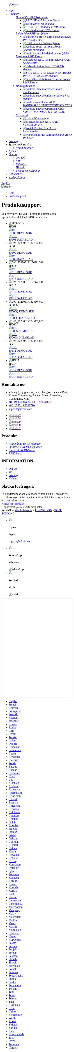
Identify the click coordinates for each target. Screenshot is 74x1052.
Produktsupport (17, 196)
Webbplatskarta (23, 510)
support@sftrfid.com (20, 409)
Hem (11, 192)
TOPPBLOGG (43, 510)
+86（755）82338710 (22, 405)
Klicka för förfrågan (12, 503)
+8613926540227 (42, 401)
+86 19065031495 (19, 401)
